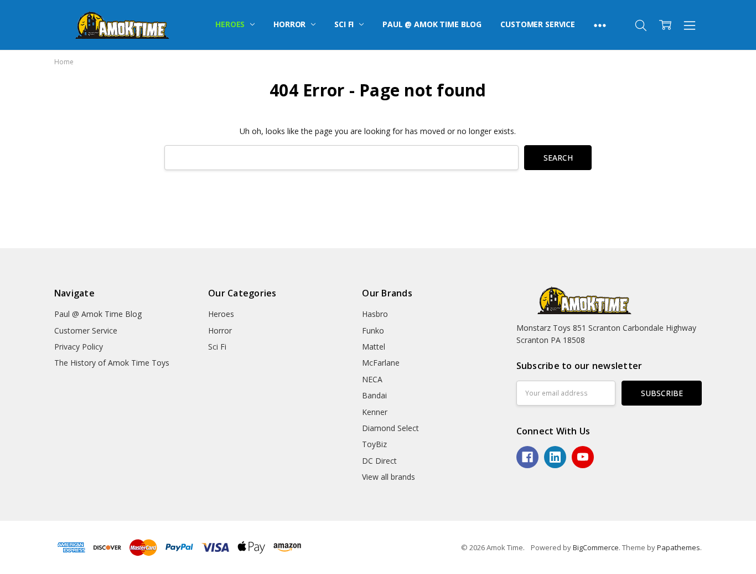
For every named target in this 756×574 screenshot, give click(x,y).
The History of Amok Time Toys (111, 362)
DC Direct (379, 460)
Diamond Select (390, 428)
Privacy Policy (78, 346)
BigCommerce (596, 547)
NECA (372, 379)
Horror (290, 24)
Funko (373, 330)
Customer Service (537, 24)
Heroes (231, 24)
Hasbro (375, 314)
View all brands (388, 477)
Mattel (373, 346)
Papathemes (678, 547)
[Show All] (599, 25)
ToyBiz (374, 444)
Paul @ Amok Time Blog (431, 24)
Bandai (374, 395)
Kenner (374, 412)
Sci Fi (345, 24)
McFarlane (381, 362)
